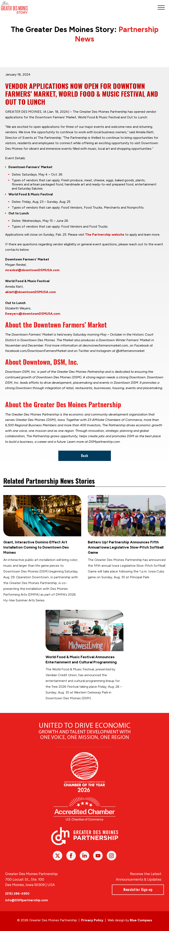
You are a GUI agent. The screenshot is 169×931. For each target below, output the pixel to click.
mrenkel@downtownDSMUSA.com (32, 270)
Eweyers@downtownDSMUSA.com (32, 314)
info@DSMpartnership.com (26, 900)
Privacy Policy (92, 920)
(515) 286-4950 (17, 893)
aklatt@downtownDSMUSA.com (30, 292)
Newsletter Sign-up (137, 889)
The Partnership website (104, 234)
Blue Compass (141, 920)
